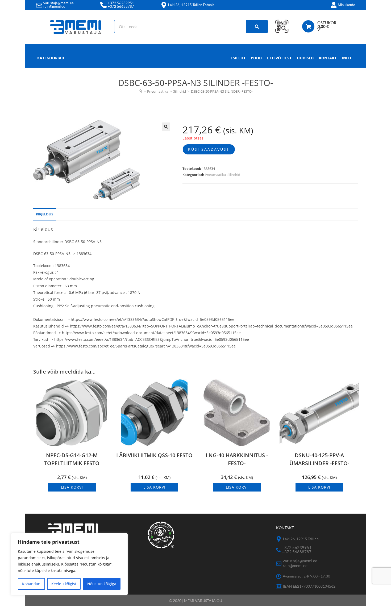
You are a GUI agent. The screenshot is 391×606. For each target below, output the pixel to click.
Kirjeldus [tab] (44, 214)
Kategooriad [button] (50, 57)
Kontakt (327, 57)
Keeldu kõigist (63, 583)
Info (346, 57)
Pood (256, 57)
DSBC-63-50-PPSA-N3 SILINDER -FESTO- (222, 91)
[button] (166, 126)
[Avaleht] (140, 91)
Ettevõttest (279, 57)
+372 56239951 (121, 3)
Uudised (305, 57)
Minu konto (346, 5)
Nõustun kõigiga (101, 583)
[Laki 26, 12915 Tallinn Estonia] (164, 5)
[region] (69, 564)
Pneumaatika (215, 174)
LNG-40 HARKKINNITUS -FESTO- (237, 459)
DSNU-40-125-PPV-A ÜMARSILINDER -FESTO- (319, 459)
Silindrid (233, 174)
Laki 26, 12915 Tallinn (301, 539)
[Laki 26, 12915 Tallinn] (279, 539)
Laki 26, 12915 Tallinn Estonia (191, 5)
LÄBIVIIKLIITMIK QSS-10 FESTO (154, 455)
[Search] (257, 26)
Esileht (238, 57)
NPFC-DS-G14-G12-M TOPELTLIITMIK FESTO (71, 459)
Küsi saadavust (209, 149)
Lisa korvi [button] (72, 487)
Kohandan (31, 583)
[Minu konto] (333, 5)
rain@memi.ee (54, 6)
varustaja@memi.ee (58, 3)
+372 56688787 (121, 6)
